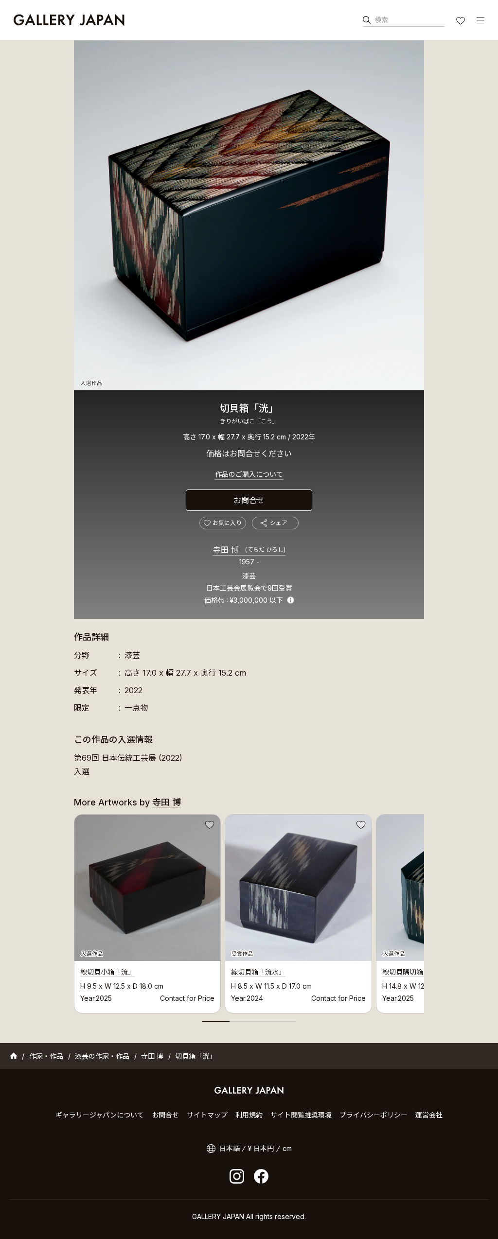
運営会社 (429, 1115)
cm (287, 1148)
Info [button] (290, 600)
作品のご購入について (249, 474)
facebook (261, 1176)
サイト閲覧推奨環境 (301, 1115)
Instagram (237, 1176)
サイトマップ (207, 1115)
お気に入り (461, 22)
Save (208, 826)
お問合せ (249, 500)
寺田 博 (249, 550)
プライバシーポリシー (373, 1115)
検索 (381, 20)
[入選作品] (249, 215)
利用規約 (249, 1115)
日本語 (229, 1148)
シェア (278, 522)
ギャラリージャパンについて (99, 1115)
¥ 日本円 (261, 1148)
